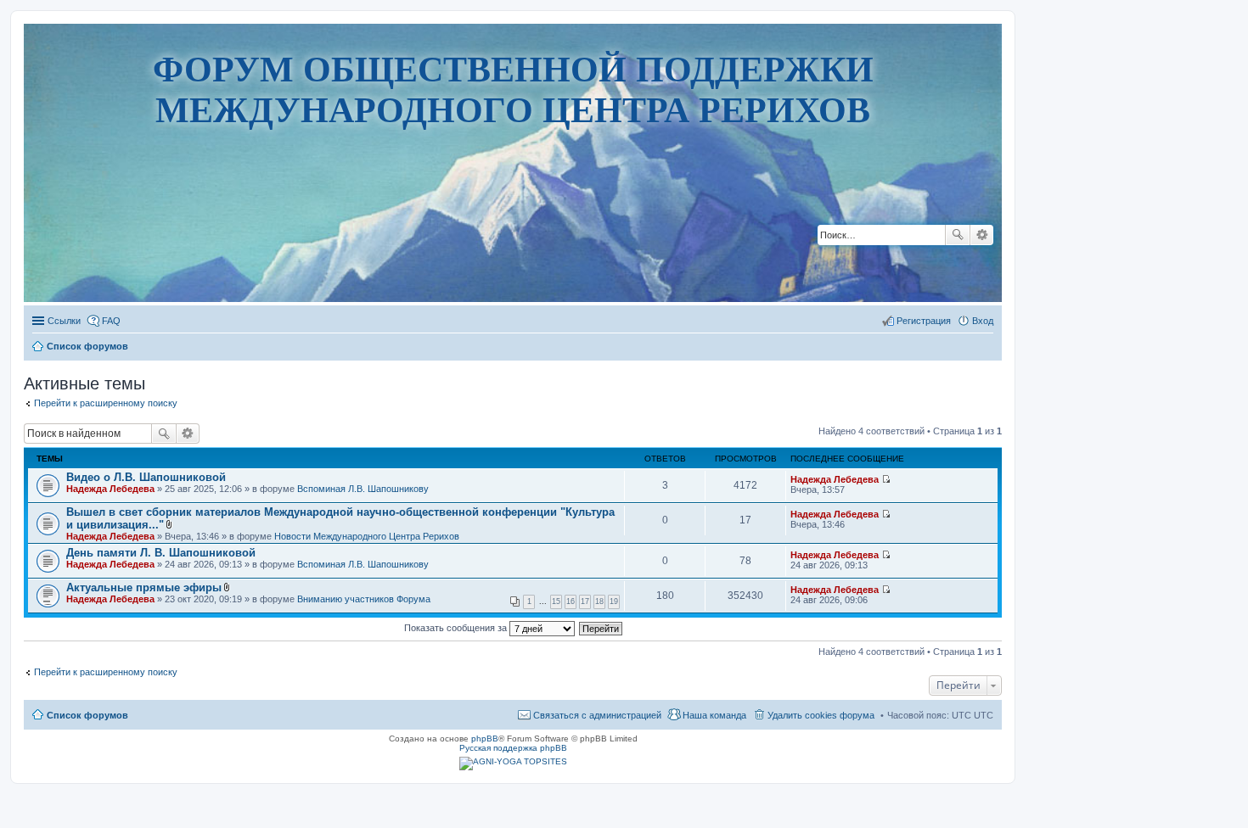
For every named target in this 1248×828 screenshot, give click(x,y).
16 (570, 601)
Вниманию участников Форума (363, 599)
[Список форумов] (513, 250)
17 (585, 601)
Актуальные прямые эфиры (144, 587)
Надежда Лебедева (110, 489)
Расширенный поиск (981, 235)
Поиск (957, 235)
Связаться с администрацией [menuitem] (597, 715)
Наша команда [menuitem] (714, 715)
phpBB (484, 738)
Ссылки (64, 321)
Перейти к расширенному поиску (105, 403)
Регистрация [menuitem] (924, 321)
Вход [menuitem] (982, 321)
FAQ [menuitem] (111, 321)
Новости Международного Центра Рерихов (366, 536)
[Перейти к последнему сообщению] (886, 479)
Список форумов (87, 715)
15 (556, 601)
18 (599, 601)
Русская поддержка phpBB (513, 747)
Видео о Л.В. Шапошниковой (146, 477)
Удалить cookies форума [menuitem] (820, 715)
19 (614, 601)
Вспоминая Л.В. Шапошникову (363, 489)
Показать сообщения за (456, 628)
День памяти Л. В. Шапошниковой (161, 552)
